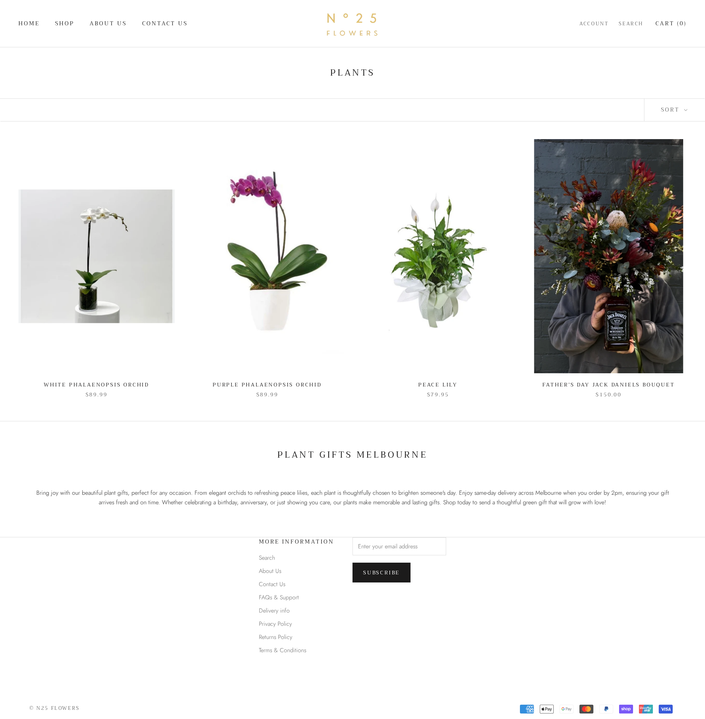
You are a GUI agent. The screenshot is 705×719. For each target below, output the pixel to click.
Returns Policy (275, 637)
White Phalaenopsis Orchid (96, 384)
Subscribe (381, 572)
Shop (64, 23)
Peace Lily (438, 384)
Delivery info (274, 610)
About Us (108, 23)
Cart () (671, 23)
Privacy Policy (275, 624)
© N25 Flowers (54, 708)
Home (29, 23)
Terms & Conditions (282, 650)
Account (593, 24)
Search (631, 24)
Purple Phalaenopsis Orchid (267, 384)
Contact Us (165, 23)
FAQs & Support (279, 597)
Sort (671, 110)
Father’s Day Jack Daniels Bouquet (608, 384)
